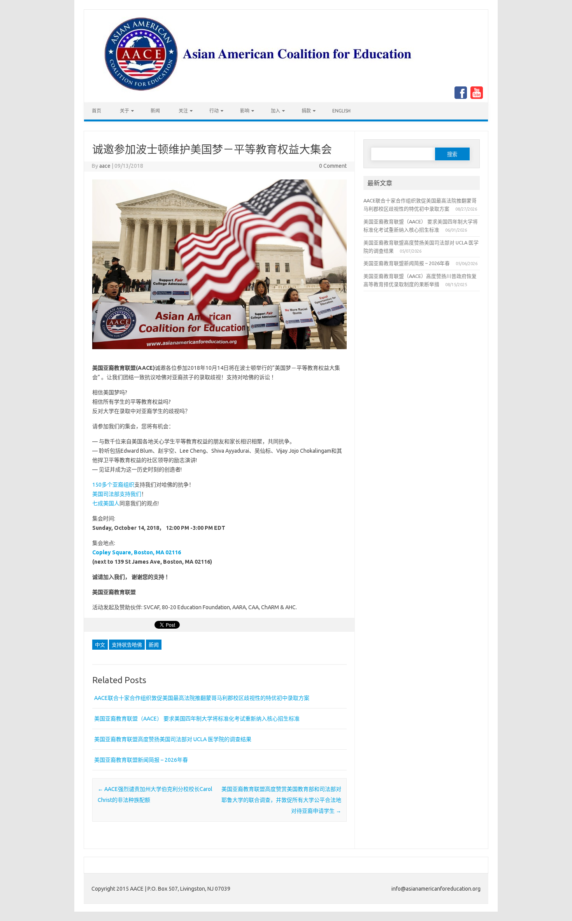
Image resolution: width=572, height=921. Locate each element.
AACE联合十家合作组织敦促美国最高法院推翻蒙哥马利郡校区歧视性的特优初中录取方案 (201, 698)
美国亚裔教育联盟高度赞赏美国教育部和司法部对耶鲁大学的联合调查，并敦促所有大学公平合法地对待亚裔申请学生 (281, 800)
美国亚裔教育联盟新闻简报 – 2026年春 (141, 760)
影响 (244, 110)
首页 (96, 110)
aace (105, 166)
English (341, 110)
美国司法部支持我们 (116, 494)
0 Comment (333, 166)
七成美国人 (105, 503)
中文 (100, 644)
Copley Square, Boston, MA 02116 (136, 552)
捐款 (306, 110)
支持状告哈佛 (127, 644)
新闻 (155, 110)
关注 (183, 110)
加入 (275, 110)
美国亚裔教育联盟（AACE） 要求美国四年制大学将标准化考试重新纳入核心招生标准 (197, 718)
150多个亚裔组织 (113, 485)
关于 (124, 110)
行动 (214, 110)
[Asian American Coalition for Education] (260, 100)
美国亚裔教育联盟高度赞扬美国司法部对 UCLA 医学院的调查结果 (172, 739)
